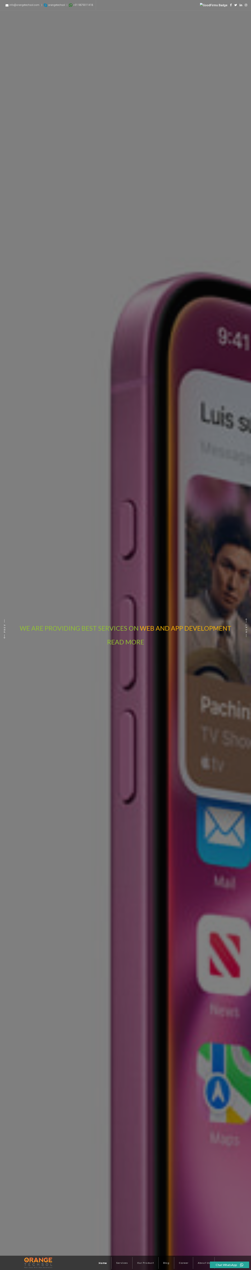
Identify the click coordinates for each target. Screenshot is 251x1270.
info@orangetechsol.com (24, 4)
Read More (167, 628)
